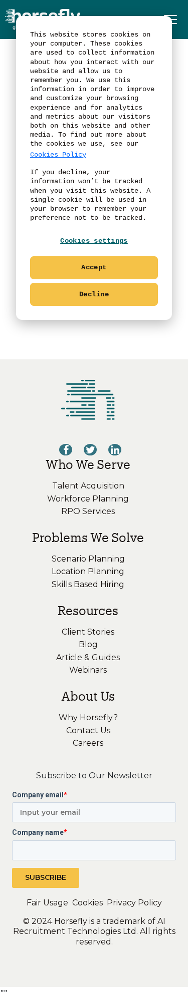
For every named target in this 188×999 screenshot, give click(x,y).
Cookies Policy (58, 155)
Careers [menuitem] (88, 743)
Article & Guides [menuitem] (88, 657)
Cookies (87, 902)
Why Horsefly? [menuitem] (88, 717)
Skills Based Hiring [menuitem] (88, 584)
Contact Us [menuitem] (88, 730)
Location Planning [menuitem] (88, 571)
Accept (94, 267)
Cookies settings (94, 241)
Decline (94, 294)
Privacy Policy (134, 902)
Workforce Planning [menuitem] (88, 499)
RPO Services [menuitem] (88, 511)
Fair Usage (47, 902)
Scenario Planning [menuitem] (88, 559)
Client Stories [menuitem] (88, 632)
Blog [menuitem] (88, 644)
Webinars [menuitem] (88, 670)
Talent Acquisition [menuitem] (88, 485)
